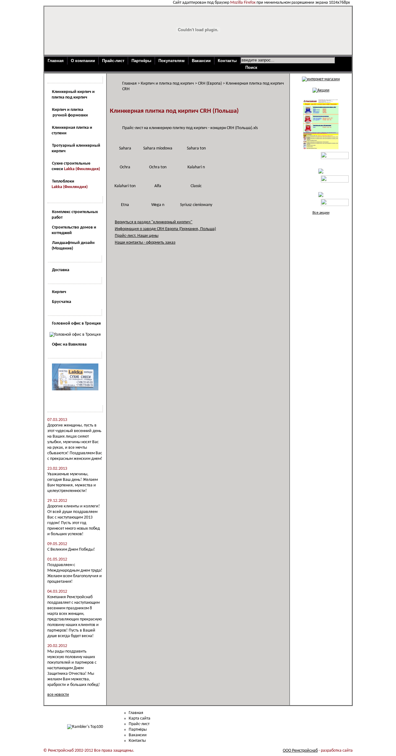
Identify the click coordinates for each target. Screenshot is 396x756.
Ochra (125, 167)
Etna (125, 205)
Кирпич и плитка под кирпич (167, 83)
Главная (56, 60)
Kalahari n (196, 167)
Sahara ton (196, 148)
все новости (58, 694)
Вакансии (201, 60)
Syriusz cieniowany (196, 205)
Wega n (157, 205)
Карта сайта (139, 718)
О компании (83, 60)
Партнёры (141, 60)
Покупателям (171, 60)
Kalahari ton (125, 186)
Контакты (227, 60)
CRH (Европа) (210, 83)
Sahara (125, 148)
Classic (196, 186)
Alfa (157, 186)
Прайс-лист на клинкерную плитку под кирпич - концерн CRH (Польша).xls (190, 128)
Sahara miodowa (157, 148)
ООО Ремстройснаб (300, 750)
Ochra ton (157, 167)
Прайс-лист (113, 60)
